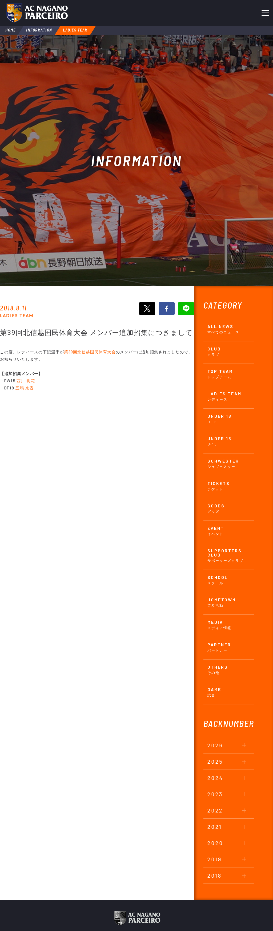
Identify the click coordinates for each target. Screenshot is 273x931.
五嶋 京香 (24, 388)
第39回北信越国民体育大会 (90, 352)
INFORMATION (39, 29)
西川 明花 (26, 380)
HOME (10, 29)
